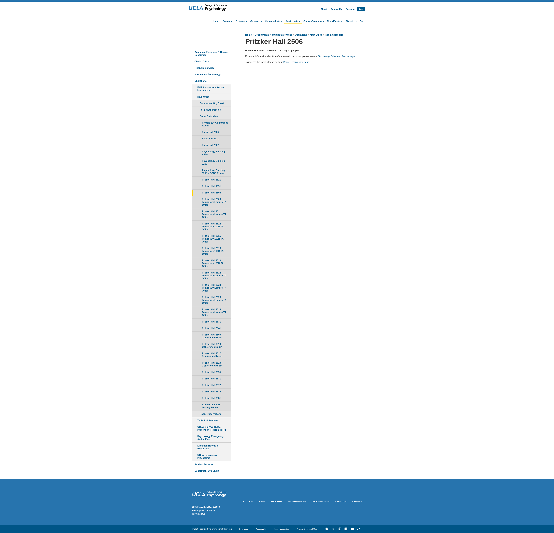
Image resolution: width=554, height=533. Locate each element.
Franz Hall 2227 (210, 145)
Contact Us (336, 9)
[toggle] (232, 21)
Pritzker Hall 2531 (211, 321)
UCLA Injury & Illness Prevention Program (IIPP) (211, 428)
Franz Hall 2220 (210, 132)
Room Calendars (209, 116)
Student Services (203, 464)
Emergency (244, 529)
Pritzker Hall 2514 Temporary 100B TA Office (213, 226)
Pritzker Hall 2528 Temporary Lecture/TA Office (214, 312)
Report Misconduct (281, 529)
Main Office (203, 97)
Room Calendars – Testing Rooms (212, 406)
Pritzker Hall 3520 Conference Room (212, 364)
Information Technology (207, 74)
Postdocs (240, 21)
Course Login (340, 502)
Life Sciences (276, 502)
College (262, 502)
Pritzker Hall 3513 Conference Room (212, 345)
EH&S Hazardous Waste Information (210, 89)
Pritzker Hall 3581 (211, 398)
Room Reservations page (296, 62)
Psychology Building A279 (213, 153)
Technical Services (207, 420)
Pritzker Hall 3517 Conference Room (212, 355)
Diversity (350, 21)
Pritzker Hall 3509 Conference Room (212, 336)
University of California (222, 529)
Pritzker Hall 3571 (211, 378)
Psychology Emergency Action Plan (210, 437)
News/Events (333, 21)
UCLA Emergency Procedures (207, 456)
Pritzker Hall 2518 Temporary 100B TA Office (213, 251)
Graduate (255, 21)
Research (350, 9)
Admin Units (292, 21)
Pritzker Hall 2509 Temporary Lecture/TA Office (214, 202)
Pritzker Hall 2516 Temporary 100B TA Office (213, 239)
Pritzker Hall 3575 (211, 391)
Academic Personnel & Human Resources (211, 53)
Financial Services (204, 68)
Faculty (226, 21)
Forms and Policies (210, 110)
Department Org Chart (212, 103)
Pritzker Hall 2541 (211, 328)
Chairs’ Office (201, 61)
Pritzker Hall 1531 (211, 186)
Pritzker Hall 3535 (211, 372)
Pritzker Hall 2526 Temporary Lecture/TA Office (214, 300)
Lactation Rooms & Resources (207, 447)
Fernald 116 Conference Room (215, 124)
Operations (200, 81)
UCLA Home (248, 502)
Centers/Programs (312, 21)
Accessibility (261, 529)
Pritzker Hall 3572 (211, 385)
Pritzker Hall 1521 (211, 179)
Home (216, 21)
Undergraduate (272, 21)
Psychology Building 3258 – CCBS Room (213, 171)
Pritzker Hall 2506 (211, 192)
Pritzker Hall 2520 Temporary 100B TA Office (213, 263)
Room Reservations (210, 414)
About (324, 9)
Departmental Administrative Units (273, 35)
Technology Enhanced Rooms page (336, 56)
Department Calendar (321, 502)
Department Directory (297, 502)
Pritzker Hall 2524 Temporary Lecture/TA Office (214, 288)
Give (361, 9)
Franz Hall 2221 (210, 138)
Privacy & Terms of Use (307, 529)
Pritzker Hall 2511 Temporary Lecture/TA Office (214, 214)
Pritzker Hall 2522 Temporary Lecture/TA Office (214, 275)
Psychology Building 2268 (213, 162)
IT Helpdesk (357, 502)
